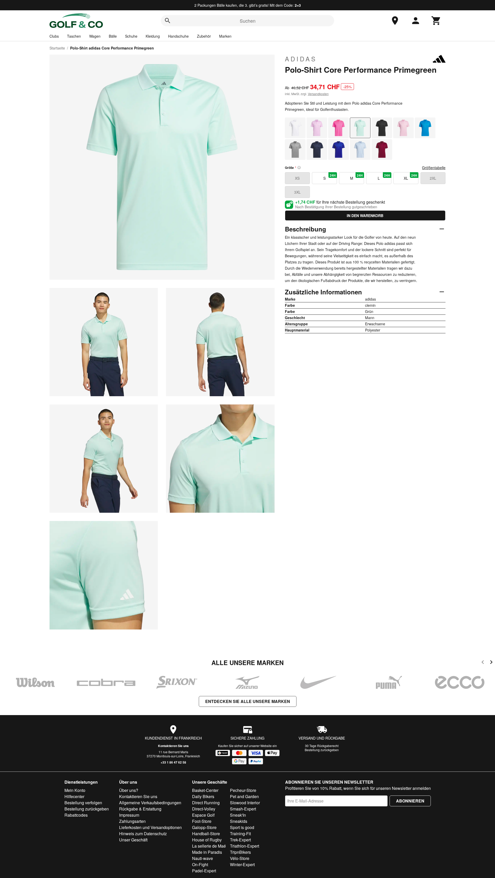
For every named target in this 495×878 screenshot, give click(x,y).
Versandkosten (318, 94)
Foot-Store (201, 821)
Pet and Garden (244, 796)
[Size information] (299, 167)
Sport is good (242, 827)
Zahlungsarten (132, 821)
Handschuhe (178, 36)
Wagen (95, 36)
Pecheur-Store (243, 790)
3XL (297, 192)
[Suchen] (167, 20)
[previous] (482, 662)
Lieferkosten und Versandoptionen (150, 827)
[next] (491, 662)
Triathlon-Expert (244, 846)
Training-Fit (240, 833)
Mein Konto (74, 790)
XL (410, 177)
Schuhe (131, 36)
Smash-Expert (243, 809)
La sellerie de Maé (209, 846)
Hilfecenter (74, 796)
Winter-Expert (242, 864)
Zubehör (204, 36)
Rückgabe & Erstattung (140, 809)
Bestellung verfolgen (83, 803)
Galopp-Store (204, 827)
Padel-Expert (204, 871)
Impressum (129, 815)
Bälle (113, 36)
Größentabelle (434, 167)
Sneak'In (238, 815)
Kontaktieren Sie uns (173, 746)
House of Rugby (207, 840)
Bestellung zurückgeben (322, 750)
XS (297, 178)
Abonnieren (410, 801)
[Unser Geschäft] (395, 20)
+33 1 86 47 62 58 (173, 762)
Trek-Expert (240, 840)
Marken (225, 36)
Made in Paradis (207, 852)
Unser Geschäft (133, 840)
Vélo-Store (239, 858)
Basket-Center (205, 790)
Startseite (57, 48)
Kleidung (153, 36)
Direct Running (206, 803)
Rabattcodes (76, 815)
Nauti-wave (202, 858)
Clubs (54, 36)
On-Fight (200, 864)
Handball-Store (206, 833)
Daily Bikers (203, 796)
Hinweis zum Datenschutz (143, 833)
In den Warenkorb (365, 215)
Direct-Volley (203, 809)
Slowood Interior (245, 803)
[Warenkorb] (436, 20)
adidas (301, 59)
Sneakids (238, 821)
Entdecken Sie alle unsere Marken (247, 701)
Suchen (247, 20)
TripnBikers (240, 852)
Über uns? (128, 790)
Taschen (74, 36)
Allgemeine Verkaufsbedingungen (150, 803)
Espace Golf (203, 815)
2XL (433, 178)
